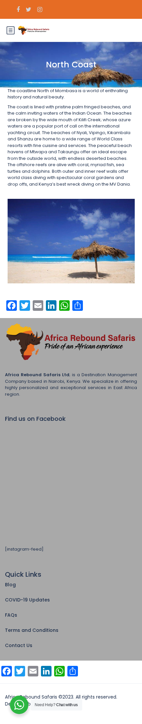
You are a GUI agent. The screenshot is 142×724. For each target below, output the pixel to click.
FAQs (11, 615)
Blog (10, 584)
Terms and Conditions (31, 630)
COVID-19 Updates (27, 600)
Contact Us (18, 645)
